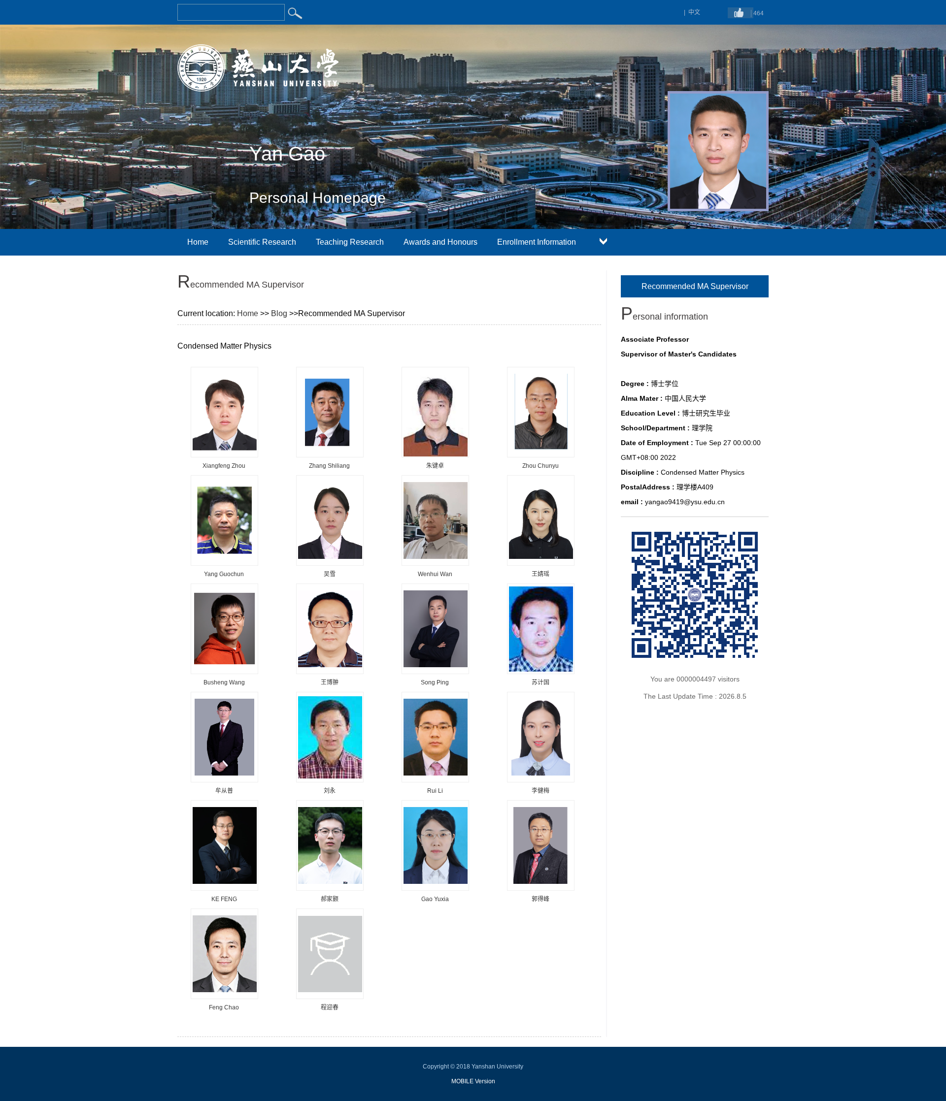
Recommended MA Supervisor (695, 286)
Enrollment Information (536, 242)
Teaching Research (350, 242)
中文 (694, 12)
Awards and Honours (440, 242)
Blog (279, 313)
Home (197, 242)
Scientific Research (262, 242)
